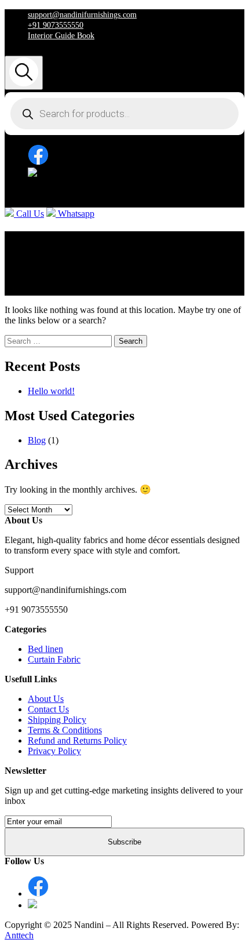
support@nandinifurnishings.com (82, 14)
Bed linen (45, 649)
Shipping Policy (57, 720)
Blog (37, 440)
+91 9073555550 (55, 25)
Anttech (19, 935)
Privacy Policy (54, 751)
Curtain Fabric (54, 659)
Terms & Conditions (65, 730)
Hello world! (51, 391)
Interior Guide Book (61, 35)
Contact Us (48, 709)
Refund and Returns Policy (77, 740)
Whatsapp (75, 214)
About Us (46, 699)
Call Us (29, 214)
